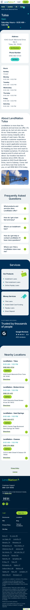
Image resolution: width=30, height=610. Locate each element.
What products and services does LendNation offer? (11, 208)
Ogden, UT (17, 565)
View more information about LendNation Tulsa (15, 370)
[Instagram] (7, 504)
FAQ (3, 521)
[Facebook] (3, 504)
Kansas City (14, 555)
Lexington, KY (23, 571)
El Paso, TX (5, 562)
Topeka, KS (5, 571)
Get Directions (15, 48)
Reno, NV (14, 571)
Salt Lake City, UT (19, 552)
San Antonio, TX (7, 552)
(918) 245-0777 (8, 419)
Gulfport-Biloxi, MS (7, 568)
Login (19, 2)
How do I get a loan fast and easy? (11, 219)
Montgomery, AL (7, 545)
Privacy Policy (15, 468)
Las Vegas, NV (6, 539)
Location (10, 6)
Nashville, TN (6, 558)
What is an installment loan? (12, 228)
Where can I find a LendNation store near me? (12, 249)
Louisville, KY (17, 539)
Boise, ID (4, 536)
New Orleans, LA (19, 545)
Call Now (15, 59)
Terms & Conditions (19, 524)
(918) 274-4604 (8, 445)
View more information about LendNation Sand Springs (15, 422)
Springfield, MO (17, 558)
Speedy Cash (8, 493)
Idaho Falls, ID (6, 575)
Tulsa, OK (14, 562)
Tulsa (21, 6)
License (15, 472)
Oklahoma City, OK (7, 549)
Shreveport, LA (17, 575)
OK (16, 6)
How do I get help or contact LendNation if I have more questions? (12, 238)
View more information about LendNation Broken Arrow (15, 396)
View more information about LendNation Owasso (15, 448)
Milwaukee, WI (16, 542)
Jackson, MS (19, 549)
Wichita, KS (5, 555)
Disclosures (5, 517)
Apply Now (21, 513)
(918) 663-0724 (8, 367)
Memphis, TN (6, 542)
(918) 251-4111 (8, 393)
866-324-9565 (8, 488)
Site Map (4, 529)
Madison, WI (19, 568)
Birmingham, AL (6, 565)
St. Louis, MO (14, 536)
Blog (17, 521)
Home (3, 6)
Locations (19, 517)
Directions (6, 379)
